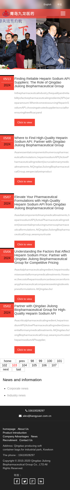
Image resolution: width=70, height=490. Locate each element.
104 (24, 365)
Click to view (24, 122)
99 (40, 361)
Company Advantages (16, 436)
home (7, 361)
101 (59, 361)
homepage (9, 428)
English (47, 4)
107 (54, 365)
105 (34, 365)
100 (49, 361)
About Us (23, 428)
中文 (59, 4)
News (34, 436)
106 (44, 365)
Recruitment (10, 440)
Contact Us (25, 440)
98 (32, 361)
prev (22, 361)
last (18, 369)
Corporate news (17, 388)
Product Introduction (15, 432)
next (6, 369)
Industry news (16, 395)
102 (4, 365)
